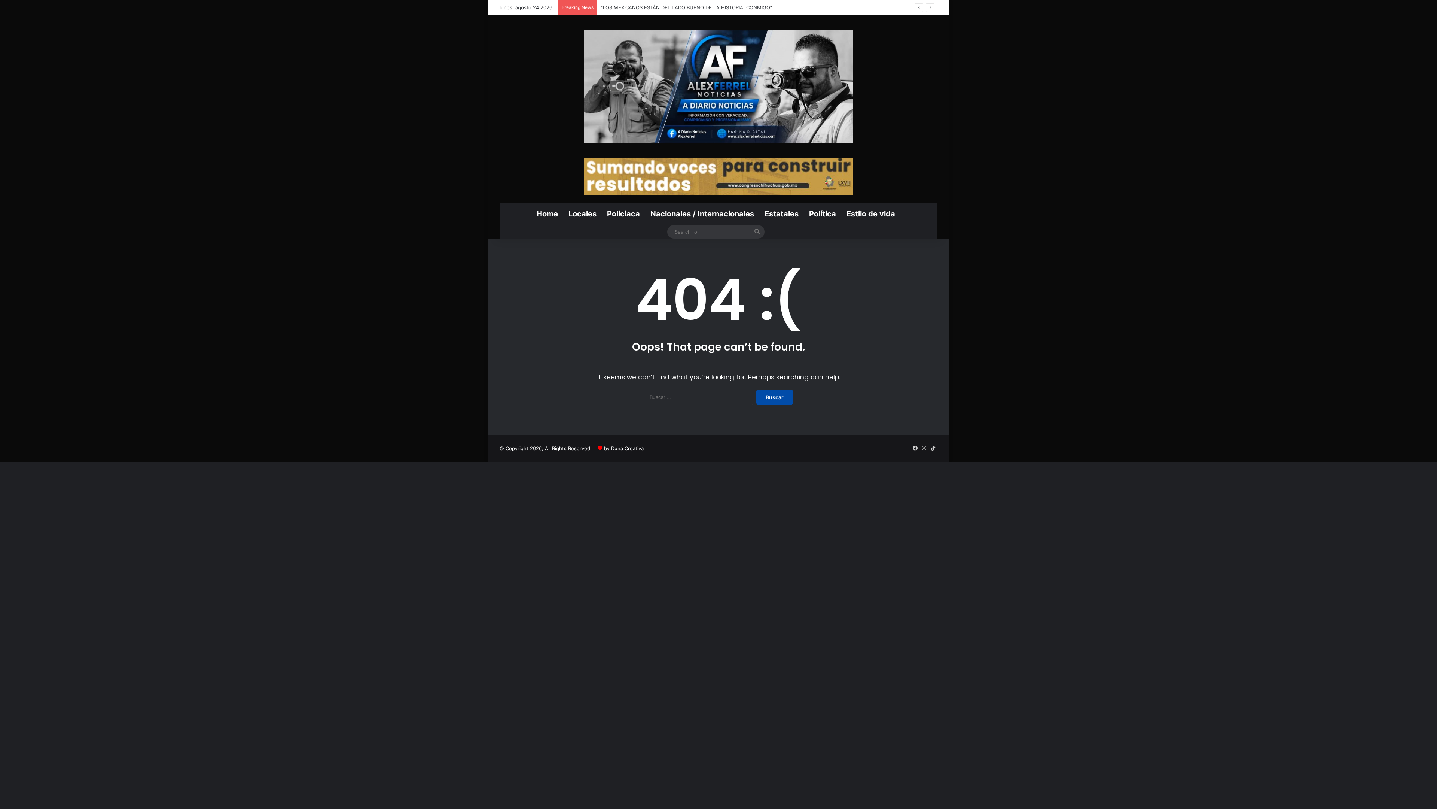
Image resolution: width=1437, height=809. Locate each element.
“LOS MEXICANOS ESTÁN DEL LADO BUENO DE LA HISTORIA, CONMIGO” (686, 7)
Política (822, 213)
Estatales (782, 213)
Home (547, 213)
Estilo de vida (870, 213)
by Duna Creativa (624, 448)
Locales (582, 213)
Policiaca (623, 213)
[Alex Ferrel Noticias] (718, 86)
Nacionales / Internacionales (702, 213)
